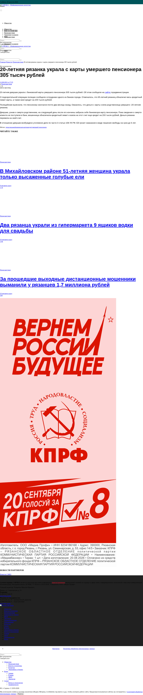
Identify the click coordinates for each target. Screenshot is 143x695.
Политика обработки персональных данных (79, 649)
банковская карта (21, 127)
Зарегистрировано (58, 582)
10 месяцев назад (6, 239)
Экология (7, 618)
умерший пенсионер (39, 127)
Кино (6, 639)
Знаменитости (9, 637)
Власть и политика (10, 31)
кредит (29, 127)
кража (12, 127)
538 (1, 295)
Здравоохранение (10, 620)
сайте (108, 92)
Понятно (20, 694)
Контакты (55, 649)
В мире (6, 628)
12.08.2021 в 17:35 (6, 82)
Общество (8, 23)
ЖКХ (5, 37)
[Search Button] (20, 48)
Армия (6, 633)
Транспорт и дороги (11, 44)
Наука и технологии (11, 632)
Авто (6, 635)
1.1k (1, 187)
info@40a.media (5, 596)
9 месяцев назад (5, 186)
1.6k (1, 241)
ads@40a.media (5, 603)
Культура (7, 624)
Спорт (6, 626)
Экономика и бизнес (11, 630)
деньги (8, 127)
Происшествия (9, 37)
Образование (9, 622)
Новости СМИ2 (5, 574)
